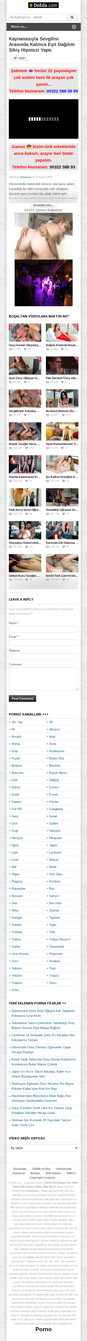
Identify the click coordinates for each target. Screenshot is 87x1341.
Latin (15, 852)
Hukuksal (18, 1173)
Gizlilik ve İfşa (41, 1168)
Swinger (17, 917)
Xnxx (15, 961)
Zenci (53, 983)
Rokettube (18, 888)
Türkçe (16, 939)
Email (12, 637)
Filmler (53, 802)
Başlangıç (20, 1168)
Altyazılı (54, 729)
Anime (16, 744)
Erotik (15, 794)
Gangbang (56, 809)
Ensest (54, 787)
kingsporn (25, 177)
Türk (52, 932)
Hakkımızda (63, 1168)
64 (13, 729)
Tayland (54, 917)
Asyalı (16, 758)
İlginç (15, 845)
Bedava (17, 765)
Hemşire (17, 838)
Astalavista (56, 751)
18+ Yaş (17, 722)
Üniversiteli (56, 946)
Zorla (15, 990)
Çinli (14, 780)
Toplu (52, 925)
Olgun (15, 874)
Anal (52, 736)
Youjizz (54, 975)
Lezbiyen (55, 852)
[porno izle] (44, 283)
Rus (52, 888)
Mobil (52, 867)
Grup (15, 830)
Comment (15, 664)
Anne (52, 744)
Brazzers (18, 773)
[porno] (44, 236)
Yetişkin (17, 975)
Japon (53, 845)
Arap (15, 751)
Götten (53, 823)
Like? (22, 58)
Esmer (53, 794)
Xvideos (54, 961)
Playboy (17, 881)
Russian (17, 896)
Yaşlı (52, 968)
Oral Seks (56, 874)
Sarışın (54, 896)
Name (13, 623)
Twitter (16, 946)
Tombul (16, 925)
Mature (53, 859)
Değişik (54, 780)
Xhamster (55, 954)
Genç (15, 816)
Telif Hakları (53, 1173)
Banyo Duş (56, 758)
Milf (14, 867)
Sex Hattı (55, 903)
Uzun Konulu (20, 954)
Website (14, 650)
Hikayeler (55, 838)
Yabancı (17, 968)
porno (30, 1257)
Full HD (17, 809)
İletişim (35, 1173)
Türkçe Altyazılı (59, 939)
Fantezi (17, 802)
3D (51, 722)
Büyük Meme (58, 773)
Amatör (16, 736)
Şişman (54, 910)
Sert (14, 903)
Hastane (54, 830)
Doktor (16, 787)
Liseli (15, 859)
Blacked (54, 765)
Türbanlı (17, 932)
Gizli (15, 823)
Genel (53, 816)
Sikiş (15, 910)
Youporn (17, 983)
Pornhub (54, 881)
